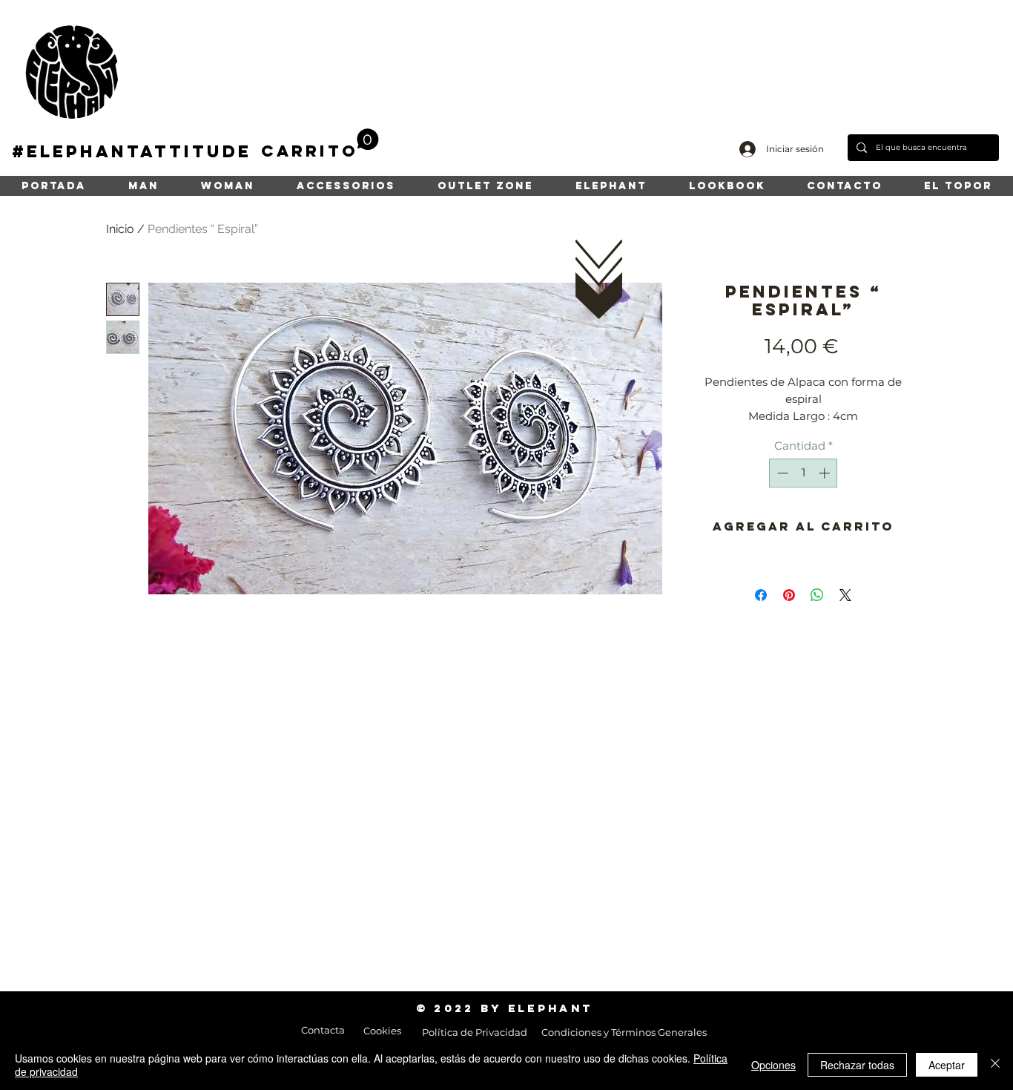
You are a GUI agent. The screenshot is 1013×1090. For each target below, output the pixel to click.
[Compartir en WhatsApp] (817, 595)
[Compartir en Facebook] (761, 595)
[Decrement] (781, 473)
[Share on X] (845, 595)
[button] (320, 144)
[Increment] (826, 473)
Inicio (120, 229)
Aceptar (946, 1064)
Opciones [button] (773, 1064)
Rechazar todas (857, 1064)
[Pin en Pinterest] (789, 595)
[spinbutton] (803, 473)
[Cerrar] (995, 1064)
